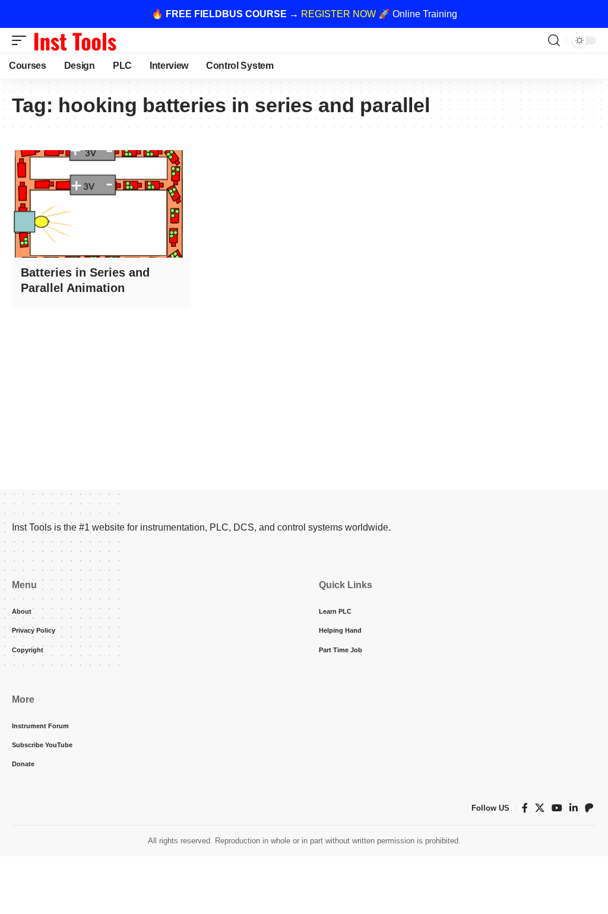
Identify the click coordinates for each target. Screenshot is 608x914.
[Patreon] (589, 808)
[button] (22, 40)
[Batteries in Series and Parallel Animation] (101, 204)
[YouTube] (557, 808)
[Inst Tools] (75, 40)
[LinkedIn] (573, 808)
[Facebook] (525, 808)
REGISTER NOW (338, 14)
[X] (539, 808)
